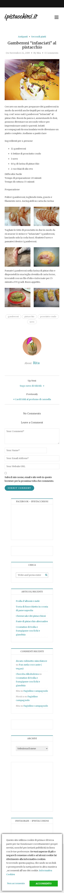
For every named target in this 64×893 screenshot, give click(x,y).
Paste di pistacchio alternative (32, 621)
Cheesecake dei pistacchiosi (31, 616)
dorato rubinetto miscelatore (31, 661)
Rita (39, 53)
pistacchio (29, 316)
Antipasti (23, 36)
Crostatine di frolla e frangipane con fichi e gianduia (28, 631)
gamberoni (13, 316)
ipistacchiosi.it (21, 17)
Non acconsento (16, 883)
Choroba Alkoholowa (27, 674)
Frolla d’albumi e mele (28, 601)
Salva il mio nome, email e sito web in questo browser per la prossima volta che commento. (29, 479)
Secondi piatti (38, 36)
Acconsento (44, 883)
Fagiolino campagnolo (35, 691)
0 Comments (51, 53)
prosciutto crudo (48, 316)
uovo (32, 322)
